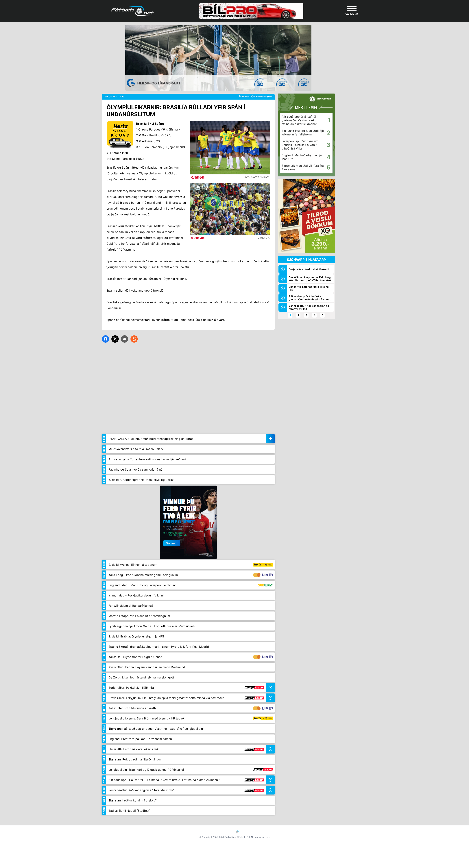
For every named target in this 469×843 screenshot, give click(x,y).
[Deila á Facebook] (105, 339)
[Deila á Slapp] (134, 339)
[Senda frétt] (124, 339)
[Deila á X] (115, 339)
